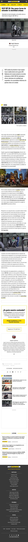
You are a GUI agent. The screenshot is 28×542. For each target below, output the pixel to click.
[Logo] (14, 1)
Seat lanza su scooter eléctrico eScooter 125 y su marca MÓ (19, 388)
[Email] (2, 72)
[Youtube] (18, 535)
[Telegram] (2, 73)
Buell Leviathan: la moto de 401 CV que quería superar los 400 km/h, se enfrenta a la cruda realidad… (13, 438)
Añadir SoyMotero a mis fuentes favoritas (14, 321)
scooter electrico (6, 365)
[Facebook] (2, 75)
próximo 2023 (17, 292)
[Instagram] (14, 353)
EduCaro (9, 441)
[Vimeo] (16, 535)
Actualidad (9, 368)
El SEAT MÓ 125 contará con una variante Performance (19, 380)
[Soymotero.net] (14, 466)
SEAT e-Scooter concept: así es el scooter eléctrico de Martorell (20, 396)
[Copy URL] (2, 79)
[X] (2, 77)
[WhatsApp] (2, 70)
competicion (4, 448)
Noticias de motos (17, 368)
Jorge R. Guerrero (15, 43)
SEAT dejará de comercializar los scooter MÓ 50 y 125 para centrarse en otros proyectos (20, 403)
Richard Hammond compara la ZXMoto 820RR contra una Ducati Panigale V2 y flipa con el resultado (13, 453)
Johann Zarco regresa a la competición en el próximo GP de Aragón (13, 446)
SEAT (18, 134)
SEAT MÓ (12, 365)
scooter (18, 189)
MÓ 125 (19, 138)
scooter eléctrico (5, 138)
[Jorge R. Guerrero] (10, 43)
